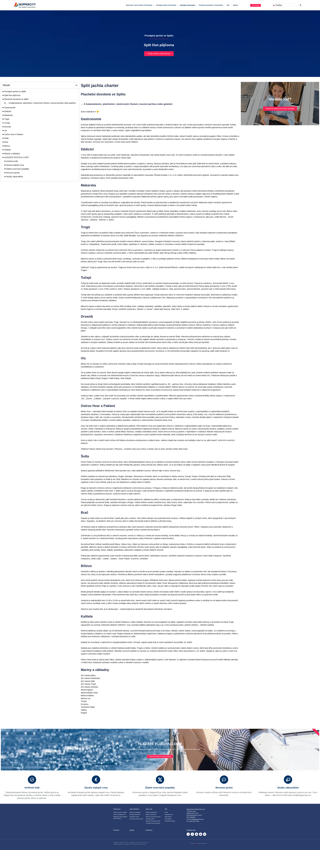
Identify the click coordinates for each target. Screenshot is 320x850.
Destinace (149, 830)
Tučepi (7, 123)
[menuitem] (287, 5)
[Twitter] (204, 834)
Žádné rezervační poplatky (17, 169)
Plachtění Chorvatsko (187, 5)
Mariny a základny (12, 153)
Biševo (7, 146)
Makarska (8, 115)
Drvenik (7, 127)
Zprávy (235, 5)
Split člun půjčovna (12, 95)
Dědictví (7, 111)
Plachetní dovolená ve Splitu (16, 99)
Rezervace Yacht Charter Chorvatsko (139, 5)
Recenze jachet (13, 173)
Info (228, 5)
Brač (6, 142)
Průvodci (116, 830)
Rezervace (116, 809)
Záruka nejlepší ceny (15, 165)
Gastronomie (9, 107)
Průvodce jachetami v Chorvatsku (211, 5)
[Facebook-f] (192, 834)
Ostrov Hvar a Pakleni (13, 134)
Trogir (6, 119)
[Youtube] (196, 834)
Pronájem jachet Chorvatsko (166, 5)
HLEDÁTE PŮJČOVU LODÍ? (16, 157)
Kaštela (7, 150)
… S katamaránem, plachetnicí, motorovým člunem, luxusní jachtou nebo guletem (41, 103)
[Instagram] (188, 834)
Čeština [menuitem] (278, 5)
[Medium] (200, 834)
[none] (287, 5)
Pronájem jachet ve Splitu (15, 91)
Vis (5, 130)
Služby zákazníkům (14, 176)
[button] (76, 85)
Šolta (6, 138)
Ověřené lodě (12, 161)
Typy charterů (134, 809)
